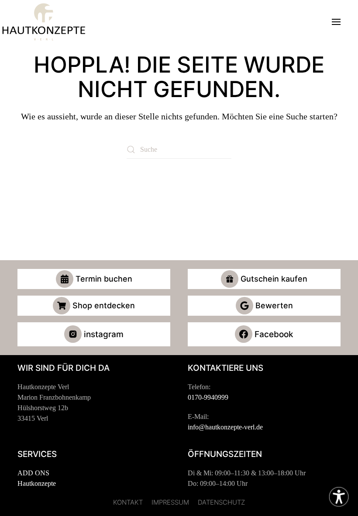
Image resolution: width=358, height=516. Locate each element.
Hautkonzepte (36, 483)
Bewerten (274, 305)
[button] (336, 22)
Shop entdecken (103, 305)
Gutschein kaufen (274, 278)
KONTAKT (128, 502)
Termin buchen (104, 278)
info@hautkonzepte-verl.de (225, 427)
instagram (104, 334)
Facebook (274, 334)
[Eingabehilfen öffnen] (338, 496)
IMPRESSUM (170, 502)
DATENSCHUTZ (221, 502)
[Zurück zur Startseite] (43, 22)
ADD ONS (33, 473)
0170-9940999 (208, 397)
